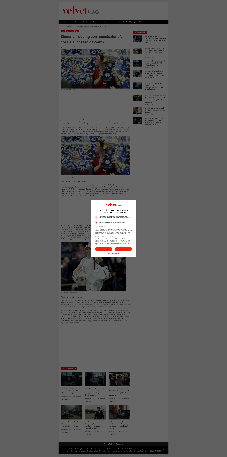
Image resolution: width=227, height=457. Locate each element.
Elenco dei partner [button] (110, 236)
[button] (113, 226)
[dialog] (113, 228)
